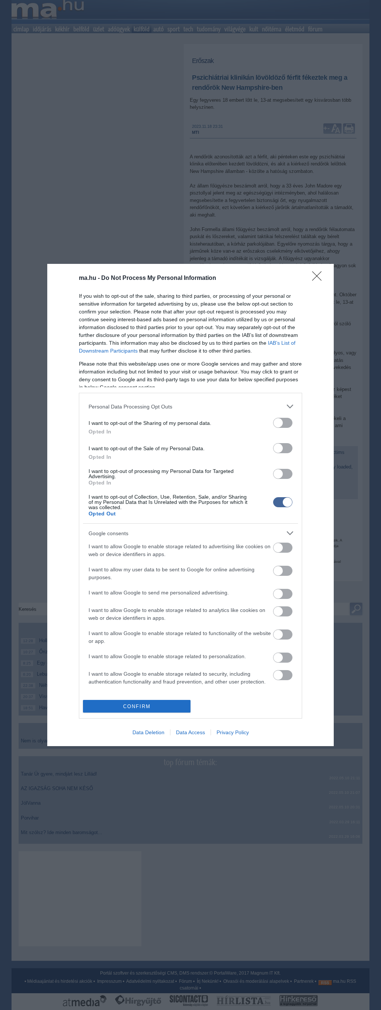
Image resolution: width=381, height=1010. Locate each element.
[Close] (319, 278)
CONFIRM (137, 706)
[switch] (282, 423)
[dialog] (190, 505)
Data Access (190, 732)
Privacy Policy (233, 732)
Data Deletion (148, 732)
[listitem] (190, 406)
